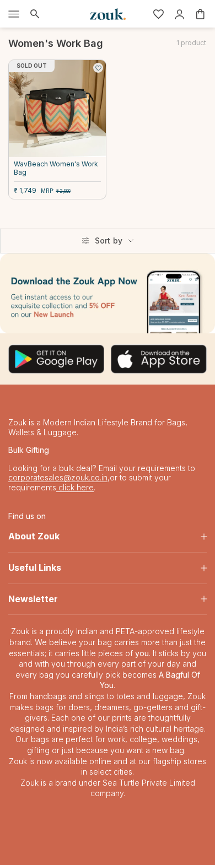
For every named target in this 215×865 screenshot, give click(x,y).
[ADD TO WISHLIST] (98, 68)
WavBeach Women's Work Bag (56, 168)
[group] (107, 293)
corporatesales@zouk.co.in (58, 477)
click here (75, 487)
